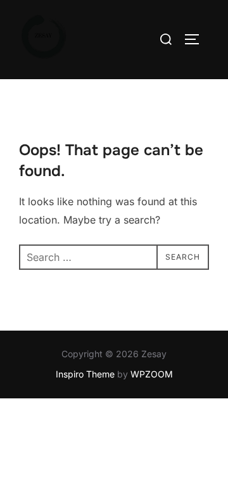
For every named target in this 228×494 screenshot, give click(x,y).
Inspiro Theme (85, 374)
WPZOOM (151, 374)
